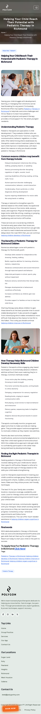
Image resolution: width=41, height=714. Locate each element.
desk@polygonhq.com (11, 695)
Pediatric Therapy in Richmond (13, 556)
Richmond (5, 673)
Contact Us (5, 644)
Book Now (10, 708)
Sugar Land (5, 657)
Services (4, 636)
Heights (4, 669)
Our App (4, 640)
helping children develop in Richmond (15, 235)
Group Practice (7, 632)
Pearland (4, 665)
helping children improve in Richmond (16, 323)
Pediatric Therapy (9, 51)
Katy (3, 661)
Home (3, 32)
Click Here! (19, 548)
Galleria (4, 681)
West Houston (6, 677)
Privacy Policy (29, 710)
